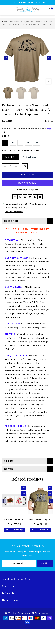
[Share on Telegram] (35, 196)
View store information (14, 211)
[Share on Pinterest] (25, 196)
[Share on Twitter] (19, 196)
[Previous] (6, 58)
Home (4, 21)
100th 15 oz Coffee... (14, 519)
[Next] (49, 58)
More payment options (27, 189)
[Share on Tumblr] (30, 196)
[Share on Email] (40, 196)
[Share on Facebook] (14, 196)
